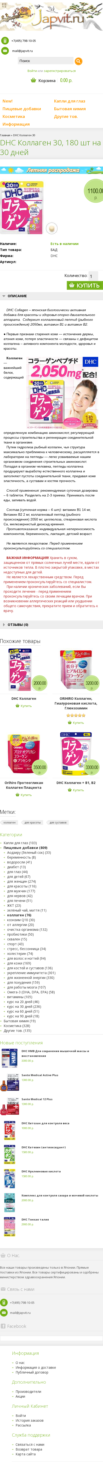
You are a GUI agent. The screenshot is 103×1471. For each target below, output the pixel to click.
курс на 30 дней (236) (24, 1006)
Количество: (75, 275)
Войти (32, 71)
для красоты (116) (21, 886)
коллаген (10, 822)
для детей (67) (18, 876)
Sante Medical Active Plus (40, 1075)
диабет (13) (16, 867)
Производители (28, 1391)
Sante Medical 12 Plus (37, 1099)
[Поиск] (78, 61)
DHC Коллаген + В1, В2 (76, 782)
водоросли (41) (19, 862)
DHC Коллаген (23, 698)
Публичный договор (32, 1372)
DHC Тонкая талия (35, 1219)
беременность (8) (21, 857)
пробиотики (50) (20, 934)
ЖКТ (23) (14, 905)
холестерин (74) (20, 953)
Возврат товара (29, 1449)
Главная (5, 135)
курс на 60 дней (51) (23, 1011)
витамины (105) (19, 997)
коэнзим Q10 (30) (21, 920)
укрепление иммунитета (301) (31, 972)
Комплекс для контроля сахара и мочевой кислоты (60, 1195)
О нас (20, 1362)
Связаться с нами (30, 1444)
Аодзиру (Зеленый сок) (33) (29, 852)
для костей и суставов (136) (30, 968)
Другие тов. (66, 116)
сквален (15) (17, 939)
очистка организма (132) (27, 929)
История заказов (30, 1420)
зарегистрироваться (60, 71)
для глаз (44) (17, 871)
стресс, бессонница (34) (26, 948)
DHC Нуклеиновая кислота (41, 1171)
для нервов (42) (20, 895)
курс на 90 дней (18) (23, 1016)
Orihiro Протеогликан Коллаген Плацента (24, 785)
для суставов (58, 822)
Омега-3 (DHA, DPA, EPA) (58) (31, 992)
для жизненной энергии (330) (30, 977)
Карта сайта (26, 1454)
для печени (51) (19, 900)
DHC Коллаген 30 (24, 135)
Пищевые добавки (21, 108)
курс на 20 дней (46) (23, 1001)
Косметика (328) (17, 1025)
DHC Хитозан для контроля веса (45, 1123)
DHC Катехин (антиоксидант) (44, 1147)
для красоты (33, 822)
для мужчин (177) (21, 891)
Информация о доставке (36, 1367)
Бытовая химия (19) (20, 1021)
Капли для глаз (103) (20, 843)
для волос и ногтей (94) (26, 958)
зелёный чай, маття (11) (26, 910)
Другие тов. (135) (17, 1030)
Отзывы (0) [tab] (18, 624)
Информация (16, 124)
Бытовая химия (70, 108)
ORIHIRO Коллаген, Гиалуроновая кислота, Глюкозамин (76, 703)
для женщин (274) (21, 881)
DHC (54, 255)
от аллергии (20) (20, 924)
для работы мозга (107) (26, 987)
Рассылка (23, 1425)
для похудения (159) (23, 982)
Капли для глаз (69, 101)
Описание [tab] (17, 296)
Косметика (13, 116)
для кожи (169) (19, 963)
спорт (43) (15, 944)
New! (7, 101)
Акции (20, 1396)
